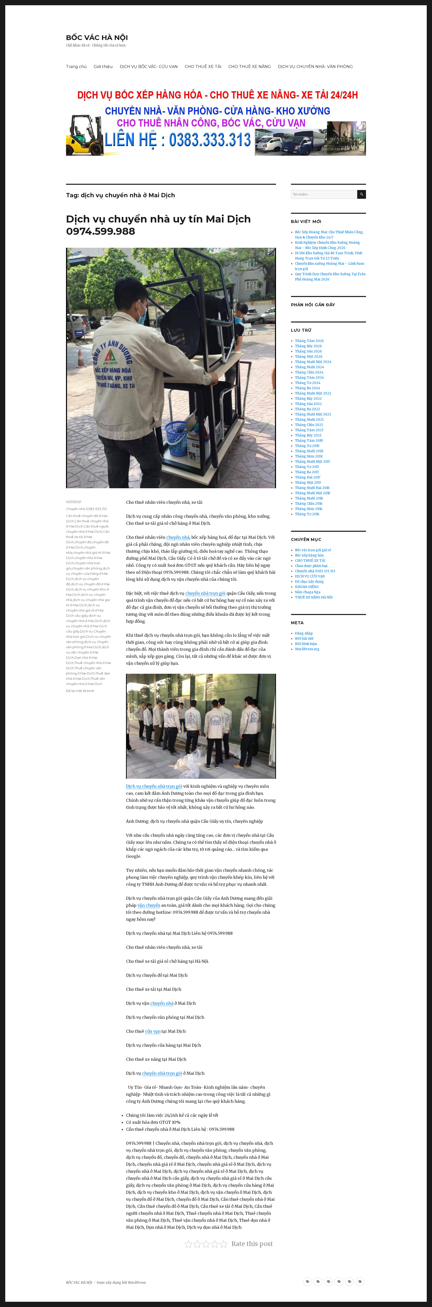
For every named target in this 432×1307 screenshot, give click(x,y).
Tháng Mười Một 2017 (312, 462)
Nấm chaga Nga (307, 592)
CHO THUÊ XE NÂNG (249, 66)
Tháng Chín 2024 (309, 372)
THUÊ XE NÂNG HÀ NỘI (313, 597)
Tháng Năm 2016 (308, 509)
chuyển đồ (82, 542)
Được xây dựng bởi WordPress (121, 1282)
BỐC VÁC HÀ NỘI (97, 37)
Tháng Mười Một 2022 (313, 393)
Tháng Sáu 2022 (308, 404)
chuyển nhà (178, 537)
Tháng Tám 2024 (309, 378)
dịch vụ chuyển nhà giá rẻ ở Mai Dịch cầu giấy (85, 610)
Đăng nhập (304, 633)
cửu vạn (152, 1031)
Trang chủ (76, 66)
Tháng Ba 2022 (307, 409)
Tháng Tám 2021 (309, 430)
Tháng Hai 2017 (307, 477)
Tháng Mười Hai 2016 (312, 488)
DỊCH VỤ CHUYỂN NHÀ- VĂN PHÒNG (315, 66)
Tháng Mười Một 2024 (313, 362)
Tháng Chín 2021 (309, 425)
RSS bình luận (306, 644)
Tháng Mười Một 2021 (313, 414)
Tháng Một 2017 (308, 482)
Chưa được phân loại (311, 566)
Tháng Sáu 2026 (308, 351)
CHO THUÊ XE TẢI (203, 66)
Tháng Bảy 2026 (308, 346)
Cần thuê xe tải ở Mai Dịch (88, 537)
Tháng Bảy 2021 (308, 435)
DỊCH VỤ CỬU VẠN (310, 576)
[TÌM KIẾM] (361, 194)
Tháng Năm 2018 (308, 456)
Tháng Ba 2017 (307, 472)
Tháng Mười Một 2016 (312, 493)
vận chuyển (149, 905)
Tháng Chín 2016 (308, 504)
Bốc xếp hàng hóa (309, 555)
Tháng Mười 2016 (309, 498)
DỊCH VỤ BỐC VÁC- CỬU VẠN (149, 66)
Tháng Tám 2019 (309, 440)
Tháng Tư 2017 (307, 467)
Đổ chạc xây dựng (309, 582)
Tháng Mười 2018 (309, 451)
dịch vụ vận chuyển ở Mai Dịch (87, 652)
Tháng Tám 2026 (309, 341)
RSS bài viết (304, 638)
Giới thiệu (103, 66)
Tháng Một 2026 (308, 356)
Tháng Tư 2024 (307, 383)
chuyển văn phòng (87, 568)
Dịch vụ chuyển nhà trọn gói (154, 786)
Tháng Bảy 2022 (308, 398)
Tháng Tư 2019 (307, 446)
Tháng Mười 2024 (309, 367)
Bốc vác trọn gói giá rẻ (313, 550)
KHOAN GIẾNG (306, 587)
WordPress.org (307, 649)
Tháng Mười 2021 (309, 420)
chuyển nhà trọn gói (205, 593)
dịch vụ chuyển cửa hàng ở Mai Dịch (88, 573)
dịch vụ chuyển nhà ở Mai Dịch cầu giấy (88, 626)
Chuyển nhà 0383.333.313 (86, 509)
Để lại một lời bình (80, 691)
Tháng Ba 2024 (307, 388)
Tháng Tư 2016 (307, 514)
